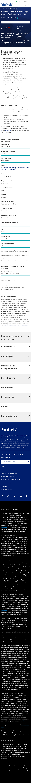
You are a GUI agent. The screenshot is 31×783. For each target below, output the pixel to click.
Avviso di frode (6, 483)
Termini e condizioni (7, 476)
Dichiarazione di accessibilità (11, 479)
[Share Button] (25, 5)
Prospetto (8, 130)
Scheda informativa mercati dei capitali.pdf (16, 325)
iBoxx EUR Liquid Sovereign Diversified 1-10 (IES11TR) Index (15, 168)
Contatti (4, 470)
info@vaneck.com (12, 756)
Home (3, 466)
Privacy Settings (6, 489)
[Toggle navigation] (28, 5)
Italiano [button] (26, 1)
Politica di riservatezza (9, 473)
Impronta (4, 486)
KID (2, 130)
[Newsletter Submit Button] (28, 462)
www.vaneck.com (6, 527)
